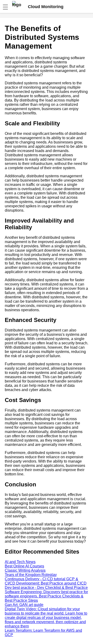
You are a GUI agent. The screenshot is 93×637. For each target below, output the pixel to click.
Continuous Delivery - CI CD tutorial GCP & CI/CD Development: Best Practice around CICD (46, 581)
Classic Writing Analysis (25, 570)
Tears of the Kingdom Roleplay (31, 575)
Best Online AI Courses (24, 566)
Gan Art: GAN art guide (24, 605)
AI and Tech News (20, 562)
